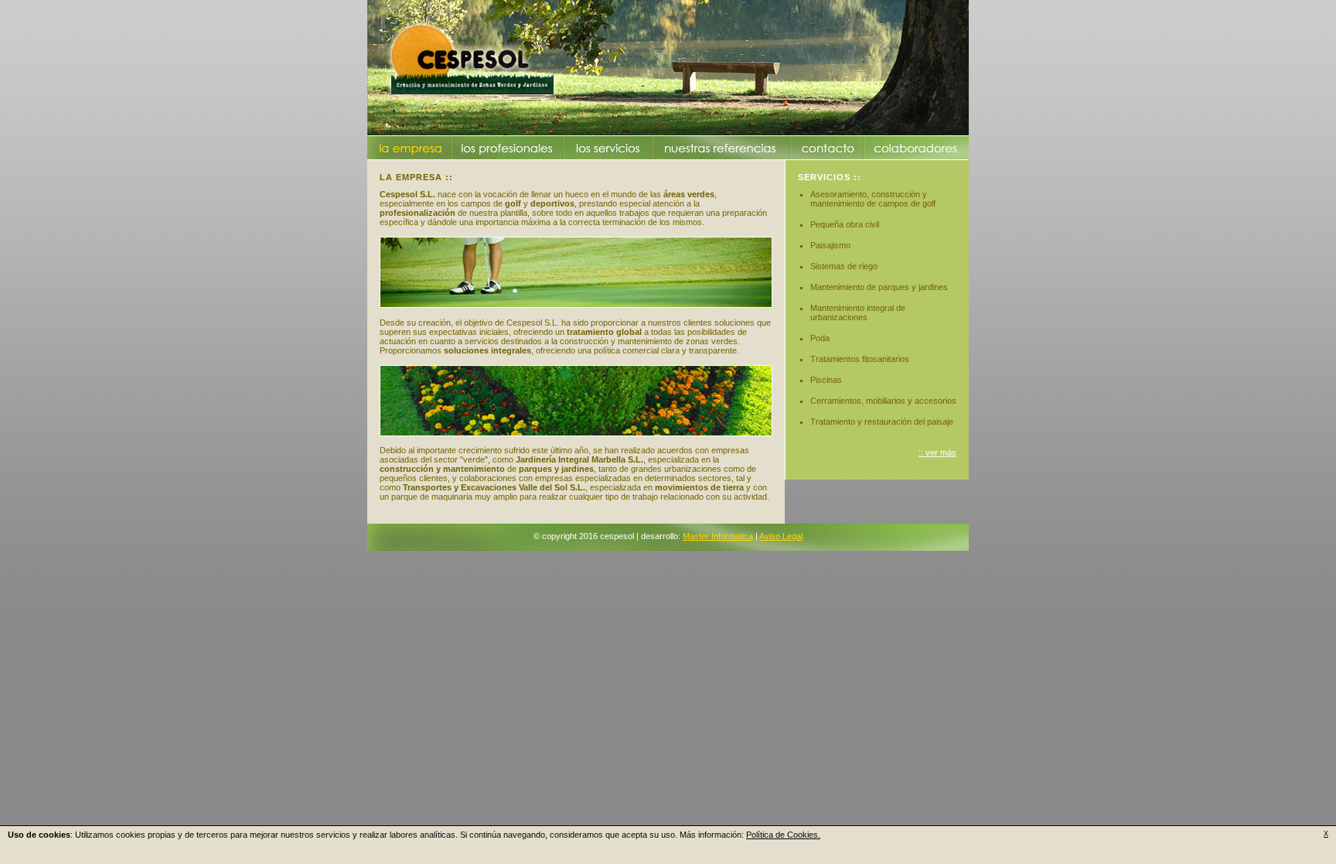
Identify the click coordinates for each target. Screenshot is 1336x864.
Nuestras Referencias (720, 147)
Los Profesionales (507, 147)
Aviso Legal (781, 536)
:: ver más (937, 452)
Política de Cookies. (783, 834)
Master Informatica (718, 536)
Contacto (828, 147)
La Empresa (410, 147)
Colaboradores (915, 147)
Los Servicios (608, 147)
